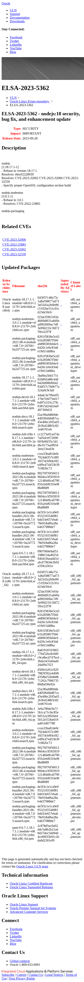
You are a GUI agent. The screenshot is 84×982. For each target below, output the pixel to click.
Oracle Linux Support (24, 904)
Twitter (14, 41)
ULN (13, 10)
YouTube (16, 48)
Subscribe (8, 975)
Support (15, 14)
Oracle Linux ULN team (32, 866)
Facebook (16, 37)
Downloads (17, 21)
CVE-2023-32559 (14, 254)
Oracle (6, 3)
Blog (13, 52)
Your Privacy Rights (22, 978)
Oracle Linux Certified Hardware (31, 883)
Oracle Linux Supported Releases (31, 887)
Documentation (20, 17)
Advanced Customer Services (29, 911)
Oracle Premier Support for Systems (33, 908)
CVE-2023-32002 (14, 249)
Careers (21, 975)
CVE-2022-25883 (14, 244)
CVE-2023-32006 (14, 239)
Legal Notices (54, 975)
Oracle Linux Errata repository (30, 101)
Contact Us (36, 975)
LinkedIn (16, 44)
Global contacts (20, 961)
